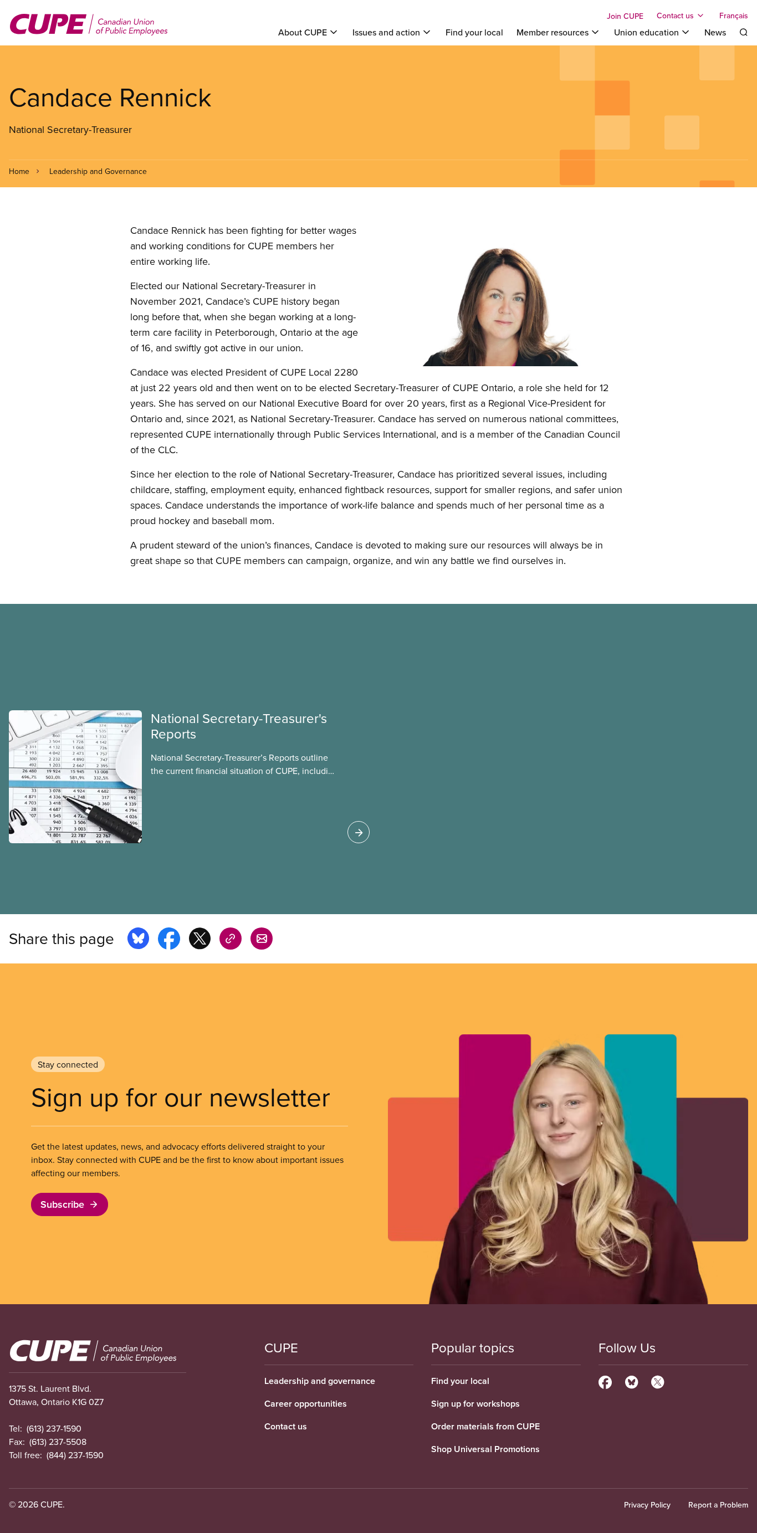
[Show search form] (743, 32)
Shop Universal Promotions (485, 1449)
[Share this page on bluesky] (138, 940)
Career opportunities (305, 1403)
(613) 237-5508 (57, 1441)
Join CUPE (625, 16)
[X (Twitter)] (657, 1380)
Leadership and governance (319, 1381)
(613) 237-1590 (54, 1428)
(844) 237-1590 (75, 1455)
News (715, 32)
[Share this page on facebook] (169, 940)
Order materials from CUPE (485, 1426)
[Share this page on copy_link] (230, 940)
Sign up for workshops (475, 1403)
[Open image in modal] (502, 301)
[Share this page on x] (200, 940)
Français (733, 15)
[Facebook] (605, 1380)
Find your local (474, 32)
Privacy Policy (647, 1504)
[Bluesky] (631, 1380)
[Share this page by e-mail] (261, 940)
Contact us (285, 1426)
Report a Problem (718, 1504)
